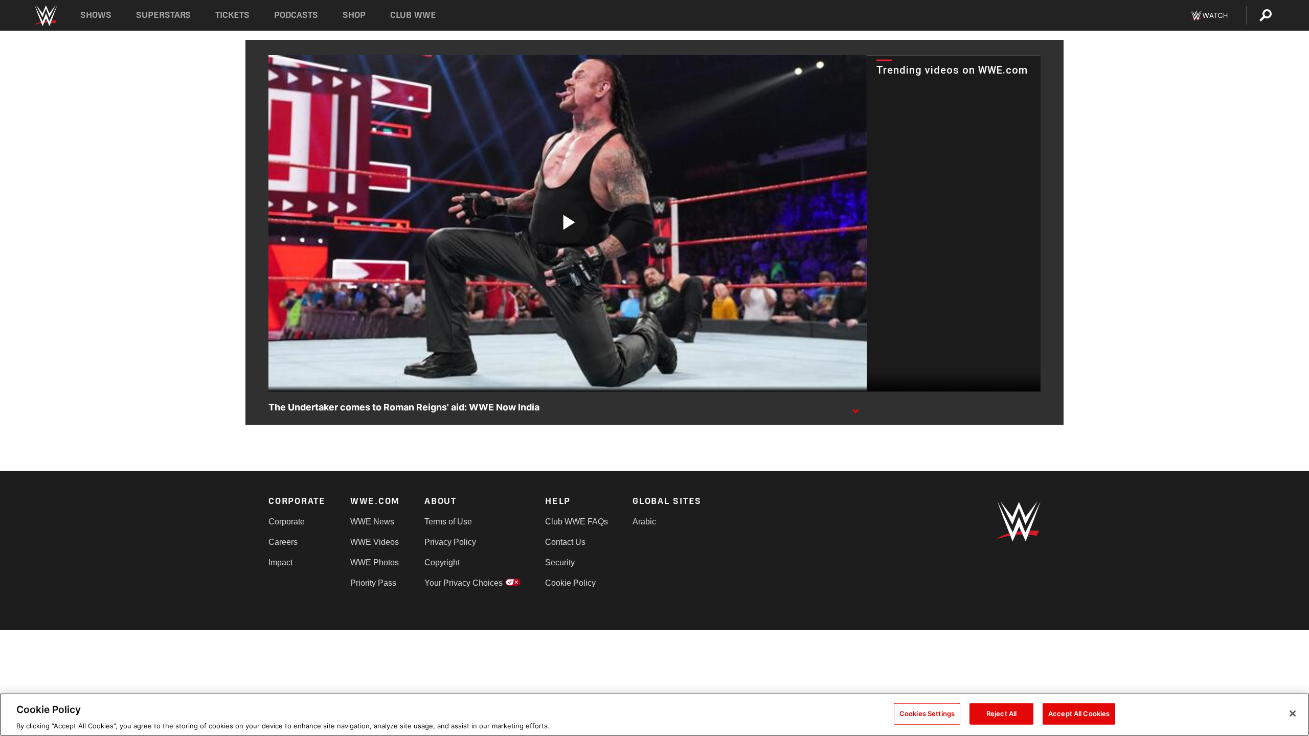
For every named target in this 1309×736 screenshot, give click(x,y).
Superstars (163, 15)
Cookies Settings (927, 713)
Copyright (442, 562)
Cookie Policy (570, 583)
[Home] (45, 16)
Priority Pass (373, 583)
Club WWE (413, 15)
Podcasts (296, 15)
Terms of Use (448, 521)
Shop (354, 15)
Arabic (644, 521)
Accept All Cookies (1079, 713)
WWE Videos (374, 542)
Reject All (1001, 713)
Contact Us (565, 542)
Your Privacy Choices (463, 583)
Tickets (232, 15)
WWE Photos (374, 562)
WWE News (372, 521)
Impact (280, 562)
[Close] (1292, 713)
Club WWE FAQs (576, 521)
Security (560, 562)
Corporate (286, 521)
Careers (283, 542)
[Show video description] (855, 408)
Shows (95, 15)
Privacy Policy (450, 542)
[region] (654, 714)
